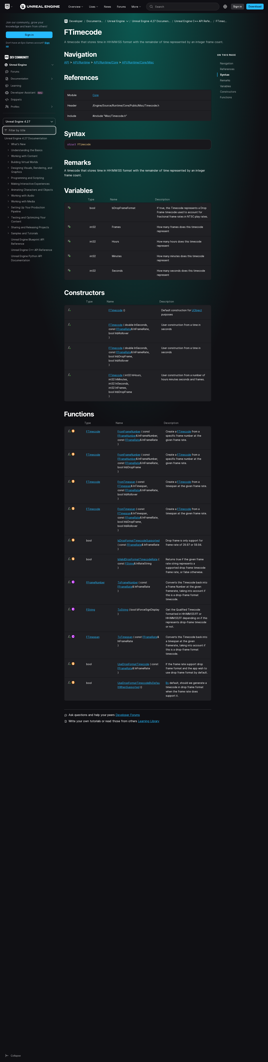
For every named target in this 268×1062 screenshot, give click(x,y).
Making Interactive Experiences (30, 183)
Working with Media (23, 201)
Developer (76, 21)
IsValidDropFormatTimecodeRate (138, 559)
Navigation (226, 63)
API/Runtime (81, 62)
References (227, 68)
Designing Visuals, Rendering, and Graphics (31, 169)
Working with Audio (22, 195)
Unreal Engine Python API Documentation (26, 258)
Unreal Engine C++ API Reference (31, 249)
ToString (123, 609)
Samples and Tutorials (24, 233)
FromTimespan (126, 481)
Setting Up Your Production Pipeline (28, 209)
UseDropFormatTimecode (133, 664)
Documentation (95, 21)
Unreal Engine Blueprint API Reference (27, 241)
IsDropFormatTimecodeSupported (139, 540)
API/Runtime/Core (106, 62)
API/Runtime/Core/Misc (138, 62)
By (167, 682)
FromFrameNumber (129, 431)
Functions (226, 97)
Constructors (228, 91)
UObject (197, 310)
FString (129, 563)
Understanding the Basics (26, 150)
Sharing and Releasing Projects (30, 227)
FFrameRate (123, 329)
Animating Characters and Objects (32, 189)
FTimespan (124, 486)
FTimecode (116, 310)
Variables (225, 86)
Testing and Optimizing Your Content (28, 219)
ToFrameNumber (128, 582)
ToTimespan (125, 636)
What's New (18, 144)
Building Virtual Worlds (24, 162)
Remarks (225, 80)
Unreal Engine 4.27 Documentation (26, 138)
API (66, 62)
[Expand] (8, 144)
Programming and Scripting (27, 177)
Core (96, 95)
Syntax (224, 74)
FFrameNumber (127, 435)
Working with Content (24, 156)
